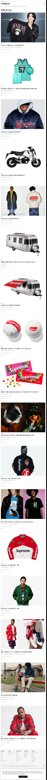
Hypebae (25, 755)
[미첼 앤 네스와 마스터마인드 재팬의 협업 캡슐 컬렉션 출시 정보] (23, 417)
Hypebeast (26, 752)
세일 (17, 760)
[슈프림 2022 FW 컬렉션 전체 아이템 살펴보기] (23, 157)
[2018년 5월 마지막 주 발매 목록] (23, 677)
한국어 (44, 765)
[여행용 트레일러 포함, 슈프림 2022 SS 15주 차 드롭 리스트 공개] (23, 244)
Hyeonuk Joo (4, 136)
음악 (12, 6)
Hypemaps (26, 754)
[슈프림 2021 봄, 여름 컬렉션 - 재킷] (23, 547)
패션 (1, 6)
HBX (25, 757)
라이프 (17, 755)
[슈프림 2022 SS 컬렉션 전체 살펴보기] (23, 287)
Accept (23, 776)
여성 (17, 754)
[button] (25, 51)
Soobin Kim (3, 439)
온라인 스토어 (24, 6)
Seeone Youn (4, 92)
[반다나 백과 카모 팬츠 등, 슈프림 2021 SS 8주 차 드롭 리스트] (23, 504)
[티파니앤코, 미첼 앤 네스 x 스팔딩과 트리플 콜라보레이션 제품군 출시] (23, 71)
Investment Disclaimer (24, 766)
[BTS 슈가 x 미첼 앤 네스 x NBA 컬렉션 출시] (23, 27)
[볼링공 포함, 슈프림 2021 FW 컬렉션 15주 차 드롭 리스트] (23, 331)
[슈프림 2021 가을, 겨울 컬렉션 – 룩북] (23, 461)
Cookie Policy (18, 766)
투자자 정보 (34, 757)
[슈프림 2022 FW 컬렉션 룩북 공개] (23, 201)
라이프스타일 (16, 6)
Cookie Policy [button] (41, 772)
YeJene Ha (3, 742)
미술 (6, 6)
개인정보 (14, 766)
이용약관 (11, 766)
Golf (17, 757)
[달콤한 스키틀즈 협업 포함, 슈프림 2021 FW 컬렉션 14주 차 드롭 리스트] (23, 374)
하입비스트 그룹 (34, 752)
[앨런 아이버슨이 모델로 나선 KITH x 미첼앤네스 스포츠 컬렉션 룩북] (23, 721)
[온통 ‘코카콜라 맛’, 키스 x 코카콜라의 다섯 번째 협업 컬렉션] (23, 634)
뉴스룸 (33, 754)
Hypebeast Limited (5, 765)
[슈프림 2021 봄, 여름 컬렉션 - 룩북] (23, 591)
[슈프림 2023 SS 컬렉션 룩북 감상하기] (23, 114)
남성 (17, 752)
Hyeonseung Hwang (5, 699)
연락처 (33, 761)
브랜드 (20, 6)
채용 (32, 755)
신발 (4, 6)
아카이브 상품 (18, 758)
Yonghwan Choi (4, 179)
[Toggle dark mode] (43, 3)
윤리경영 (33, 760)
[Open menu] (44, 3)
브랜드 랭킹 (10, 752)
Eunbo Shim (4, 49)
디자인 (9, 6)
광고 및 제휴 (34, 758)
